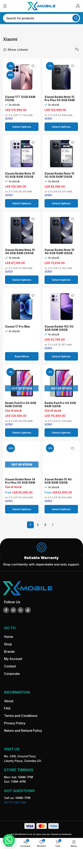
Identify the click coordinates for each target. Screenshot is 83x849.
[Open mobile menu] (5, 6)
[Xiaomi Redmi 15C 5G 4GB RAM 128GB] (61, 306)
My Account (13, 659)
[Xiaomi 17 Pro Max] (21, 306)
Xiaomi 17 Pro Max (17, 326)
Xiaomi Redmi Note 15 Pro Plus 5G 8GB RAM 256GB (60, 100)
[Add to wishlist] (32, 66)
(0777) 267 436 (15, 802)
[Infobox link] (41, 554)
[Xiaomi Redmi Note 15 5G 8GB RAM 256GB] (21, 153)
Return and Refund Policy (23, 731)
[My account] (78, 6)
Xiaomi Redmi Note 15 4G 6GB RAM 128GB (59, 251)
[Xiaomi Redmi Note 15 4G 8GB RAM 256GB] (21, 230)
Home (8, 637)
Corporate (12, 674)
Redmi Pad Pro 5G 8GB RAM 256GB (20, 404)
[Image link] (27, 588)
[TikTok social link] (28, 610)
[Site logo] (41, 6)
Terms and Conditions (20, 716)
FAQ (7, 708)
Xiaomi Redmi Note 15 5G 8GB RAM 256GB (20, 175)
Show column (18, 49)
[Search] (75, 18)
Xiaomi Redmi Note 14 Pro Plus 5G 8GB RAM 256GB (20, 482)
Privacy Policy (14, 723)
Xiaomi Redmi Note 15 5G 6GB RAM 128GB (59, 175)
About (8, 701)
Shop (8, 644)
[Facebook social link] (6, 610)
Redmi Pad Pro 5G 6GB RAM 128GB (60, 404)
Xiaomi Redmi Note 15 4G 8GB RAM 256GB (20, 251)
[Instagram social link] (13, 610)
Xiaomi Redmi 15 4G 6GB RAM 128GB (58, 481)
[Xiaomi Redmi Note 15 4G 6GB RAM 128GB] (61, 230)
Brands (9, 652)
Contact (10, 666)
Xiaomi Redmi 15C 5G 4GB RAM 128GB (59, 328)
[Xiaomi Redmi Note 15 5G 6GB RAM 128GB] (61, 153)
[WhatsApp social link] (21, 610)
